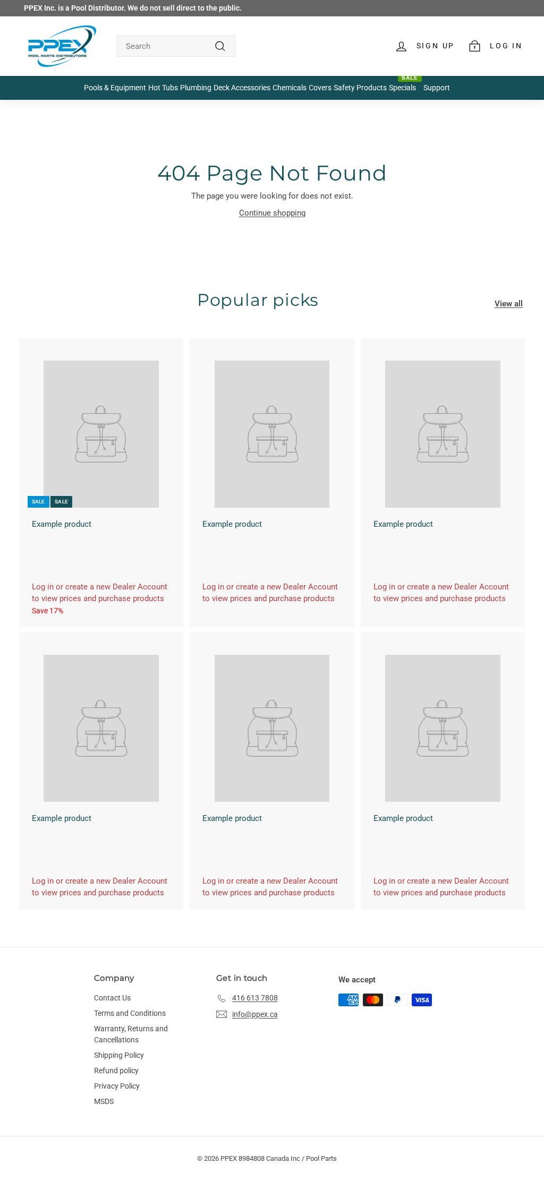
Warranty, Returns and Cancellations (131, 1034)
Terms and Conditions (130, 1013)
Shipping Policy (119, 1055)
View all (509, 304)
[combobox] (176, 46)
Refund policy (116, 1070)
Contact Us (112, 998)
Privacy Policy (117, 1086)
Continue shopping (272, 213)
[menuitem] (115, 88)
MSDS (104, 1101)
